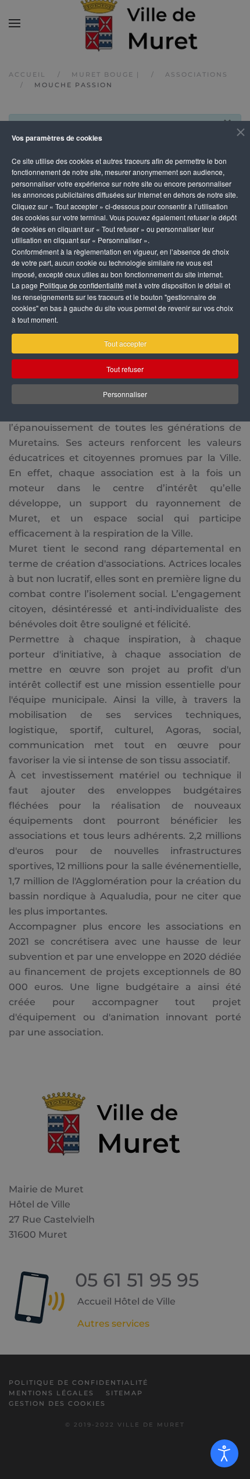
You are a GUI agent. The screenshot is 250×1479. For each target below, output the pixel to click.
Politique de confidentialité (81, 285)
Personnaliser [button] (125, 394)
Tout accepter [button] (125, 343)
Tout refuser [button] (125, 369)
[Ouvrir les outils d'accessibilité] (224, 1453)
